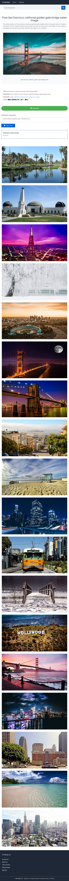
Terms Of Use (6, 865)
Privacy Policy (6, 867)
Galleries (21, 2)
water (38, 97)
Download (35, 108)
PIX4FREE (6, 2)
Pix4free (5, 135)
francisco (22, 97)
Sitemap (4, 870)
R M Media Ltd (6, 855)
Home (14, 2)
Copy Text (9, 125)
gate (27, 97)
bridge (11, 97)
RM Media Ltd (19, 878)
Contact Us (5, 859)
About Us (4, 862)
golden (31, 97)
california (16, 97)
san (35, 97)
